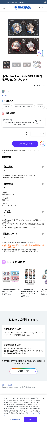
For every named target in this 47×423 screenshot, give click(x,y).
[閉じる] (43, 398)
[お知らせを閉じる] (45, 2)
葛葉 (6, 96)
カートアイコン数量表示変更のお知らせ (13, 2)
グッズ (10, 385)
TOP (3, 385)
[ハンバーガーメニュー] (4, 7)
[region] (23, 409)
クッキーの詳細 (15, 419)
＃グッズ (40, 106)
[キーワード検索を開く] (39, 7)
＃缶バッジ (6, 106)
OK (31, 419)
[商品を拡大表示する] (40, 53)
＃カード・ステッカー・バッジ (24, 106)
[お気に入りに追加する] (42, 143)
